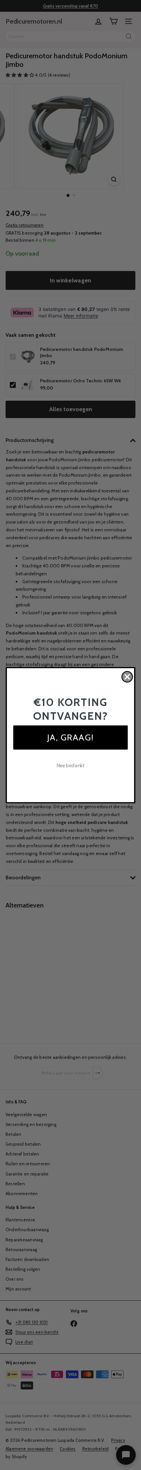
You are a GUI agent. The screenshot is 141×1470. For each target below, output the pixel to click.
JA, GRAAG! (70, 737)
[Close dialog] (127, 676)
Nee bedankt (70, 765)
